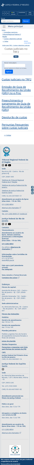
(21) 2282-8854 (7, 204)
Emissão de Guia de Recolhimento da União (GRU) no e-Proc (16, 90)
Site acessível (15, 454)
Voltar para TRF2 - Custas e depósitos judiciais (16, 45)
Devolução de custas (14, 117)
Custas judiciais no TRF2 (16, 79)
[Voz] (32, 190)
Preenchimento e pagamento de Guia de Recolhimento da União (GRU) (16, 105)
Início (3, 30)
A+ (7, 13)
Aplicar (9, 71)
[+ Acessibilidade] (32, 193)
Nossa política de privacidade (10, 464)
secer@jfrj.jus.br (8, 260)
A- (3, 13)
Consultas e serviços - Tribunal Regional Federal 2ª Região (11, 34)
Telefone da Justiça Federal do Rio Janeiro (14, 186)
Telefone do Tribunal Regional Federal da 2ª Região (13, 181)
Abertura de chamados (10, 208)
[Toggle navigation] (12, 26)
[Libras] (32, 187)
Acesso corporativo (27, 42)
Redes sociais (30, 13)
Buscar (3, 18)
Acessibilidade (22, 12)
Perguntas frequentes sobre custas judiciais (15, 126)
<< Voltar (5, 41)
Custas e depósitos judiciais (13, 39)
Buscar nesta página (10, 63)
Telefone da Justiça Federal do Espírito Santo (13, 191)
